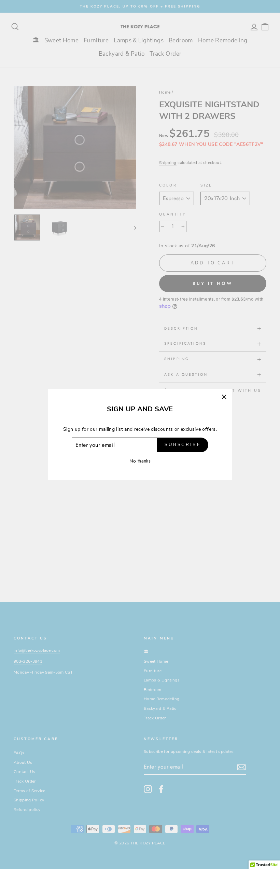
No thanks (140, 460)
